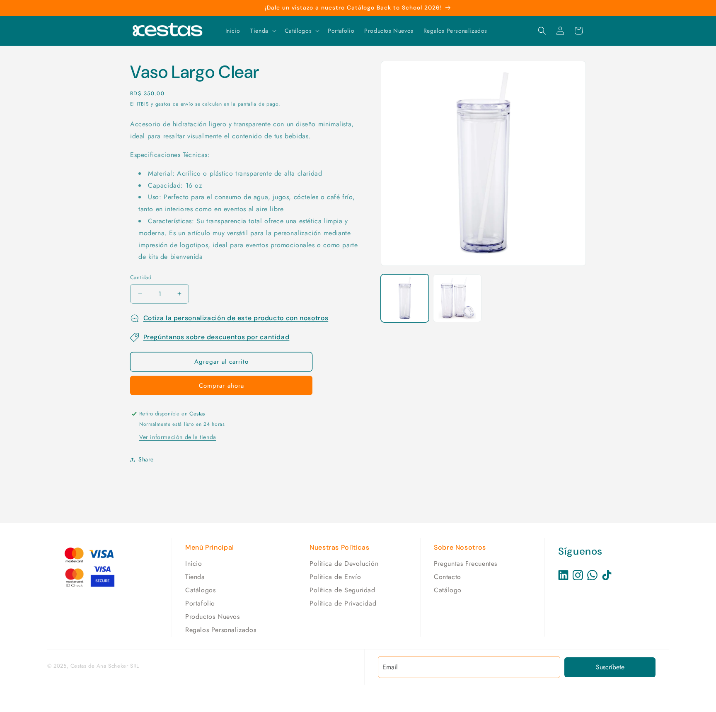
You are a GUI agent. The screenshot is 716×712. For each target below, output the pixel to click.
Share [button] (146, 459)
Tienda (195, 577)
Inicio (193, 563)
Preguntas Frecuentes (465, 563)
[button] (262, 30)
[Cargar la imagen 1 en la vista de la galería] (405, 298)
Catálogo (448, 590)
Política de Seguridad (342, 590)
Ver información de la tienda (177, 437)
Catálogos (200, 590)
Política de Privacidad (343, 603)
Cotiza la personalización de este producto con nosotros (236, 318)
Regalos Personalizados (220, 630)
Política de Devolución (344, 563)
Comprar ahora (221, 385)
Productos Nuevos (212, 616)
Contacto (447, 577)
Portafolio (200, 603)
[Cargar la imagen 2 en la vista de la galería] (457, 298)
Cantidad (140, 277)
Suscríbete (610, 667)
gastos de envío (174, 104)
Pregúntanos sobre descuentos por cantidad (216, 337)
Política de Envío (335, 577)
